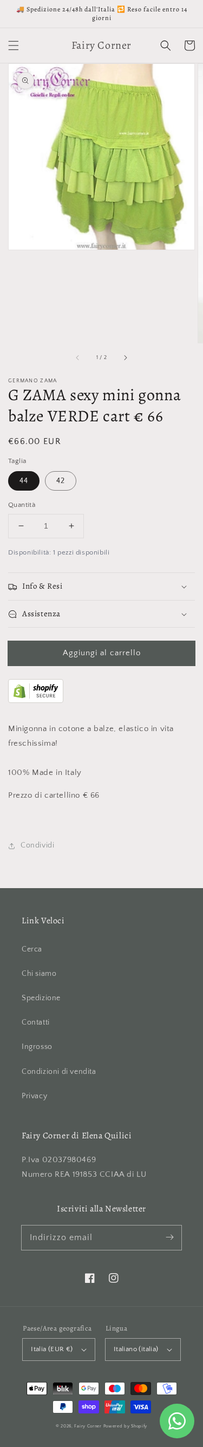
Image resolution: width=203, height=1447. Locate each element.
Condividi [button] (37, 845)
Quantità (21, 505)
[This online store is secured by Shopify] (35, 700)
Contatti (36, 1022)
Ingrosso (37, 1046)
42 (60, 481)
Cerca (32, 949)
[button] (13, 45)
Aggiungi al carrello (102, 652)
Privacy (34, 1096)
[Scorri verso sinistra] (78, 358)
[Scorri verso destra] (125, 358)
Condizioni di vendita (59, 1071)
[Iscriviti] (169, 1237)
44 (23, 481)
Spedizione (41, 998)
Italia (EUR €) (52, 1349)
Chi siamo (39, 973)
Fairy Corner (87, 1426)
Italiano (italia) (136, 1349)
